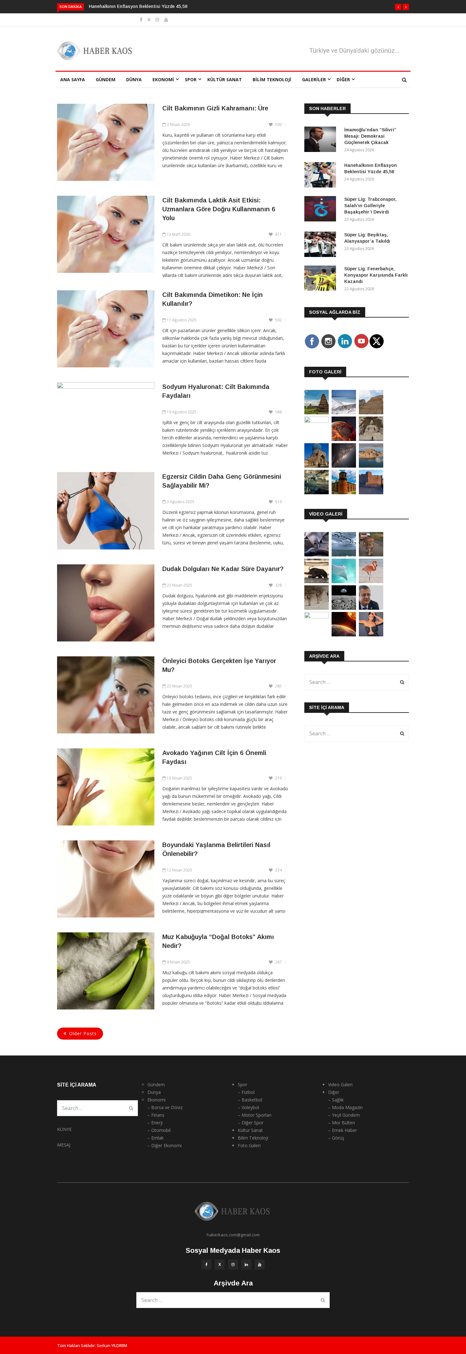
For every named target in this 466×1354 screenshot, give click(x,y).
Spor (191, 79)
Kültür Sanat (224, 79)
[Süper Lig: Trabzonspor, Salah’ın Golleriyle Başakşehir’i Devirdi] (321, 210)
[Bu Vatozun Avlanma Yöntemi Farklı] (344, 581)
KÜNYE (64, 1129)
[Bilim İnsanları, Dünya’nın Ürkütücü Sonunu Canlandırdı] (344, 635)
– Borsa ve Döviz (165, 1107)
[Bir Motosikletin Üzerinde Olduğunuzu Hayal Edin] (371, 555)
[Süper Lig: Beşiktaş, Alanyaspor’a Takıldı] (321, 245)
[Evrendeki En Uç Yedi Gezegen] (344, 439)
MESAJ (63, 1145)
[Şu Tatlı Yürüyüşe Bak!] (316, 608)
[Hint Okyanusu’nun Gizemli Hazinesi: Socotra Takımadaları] (344, 413)
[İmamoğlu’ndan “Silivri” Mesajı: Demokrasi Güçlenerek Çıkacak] (321, 140)
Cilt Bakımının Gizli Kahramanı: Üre (215, 108)
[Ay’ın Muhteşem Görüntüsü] (344, 608)
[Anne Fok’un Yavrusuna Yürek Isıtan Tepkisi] (316, 555)
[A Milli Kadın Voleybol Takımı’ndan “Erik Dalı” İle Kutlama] (316, 617)
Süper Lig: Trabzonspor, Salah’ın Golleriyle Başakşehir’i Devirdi (370, 205)
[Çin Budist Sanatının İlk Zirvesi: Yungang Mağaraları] (371, 439)
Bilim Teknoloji (272, 79)
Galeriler (314, 79)
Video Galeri (340, 1084)
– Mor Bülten (341, 1123)
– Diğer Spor (250, 1123)
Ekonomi (163, 79)
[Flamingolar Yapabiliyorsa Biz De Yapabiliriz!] (371, 581)
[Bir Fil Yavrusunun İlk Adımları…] (316, 581)
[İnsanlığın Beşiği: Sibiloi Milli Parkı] (371, 466)
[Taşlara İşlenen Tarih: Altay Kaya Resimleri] (316, 421)
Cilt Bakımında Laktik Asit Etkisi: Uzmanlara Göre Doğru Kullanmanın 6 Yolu (218, 209)
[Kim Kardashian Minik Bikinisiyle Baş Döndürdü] (371, 635)
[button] (398, 7)
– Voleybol (248, 1107)
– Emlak (155, 1138)
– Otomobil (159, 1130)
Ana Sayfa (72, 79)
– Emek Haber (342, 1130)
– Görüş (336, 1138)
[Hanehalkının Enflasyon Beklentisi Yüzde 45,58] (321, 176)
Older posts (83, 1033)
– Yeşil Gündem (344, 1115)
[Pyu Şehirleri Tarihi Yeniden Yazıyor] (316, 413)
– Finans (156, 1115)
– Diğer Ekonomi (164, 1145)
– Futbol (246, 1092)
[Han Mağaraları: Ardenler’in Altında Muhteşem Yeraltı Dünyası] (316, 493)
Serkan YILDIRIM (112, 1345)
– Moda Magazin (345, 1107)
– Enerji (155, 1123)
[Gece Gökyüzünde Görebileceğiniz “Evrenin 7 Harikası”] (344, 466)
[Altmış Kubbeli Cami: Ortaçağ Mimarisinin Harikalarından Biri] (344, 493)
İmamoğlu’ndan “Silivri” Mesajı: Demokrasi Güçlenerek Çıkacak (370, 136)
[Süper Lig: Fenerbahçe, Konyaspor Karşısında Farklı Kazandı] (321, 279)
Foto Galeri (249, 1145)
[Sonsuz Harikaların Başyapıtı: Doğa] (344, 555)
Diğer (343, 79)
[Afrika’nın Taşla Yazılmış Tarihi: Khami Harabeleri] (371, 413)
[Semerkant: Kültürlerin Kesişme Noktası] (316, 466)
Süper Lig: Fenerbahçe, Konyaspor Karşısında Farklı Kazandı (376, 275)
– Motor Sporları (254, 1115)
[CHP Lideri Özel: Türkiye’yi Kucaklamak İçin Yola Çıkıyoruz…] (371, 608)
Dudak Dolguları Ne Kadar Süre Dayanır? (223, 568)
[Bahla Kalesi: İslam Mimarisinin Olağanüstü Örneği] (371, 493)
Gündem (105, 79)
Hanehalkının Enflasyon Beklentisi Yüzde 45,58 (138, 6)
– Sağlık (336, 1100)
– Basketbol (250, 1100)
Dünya (134, 79)
